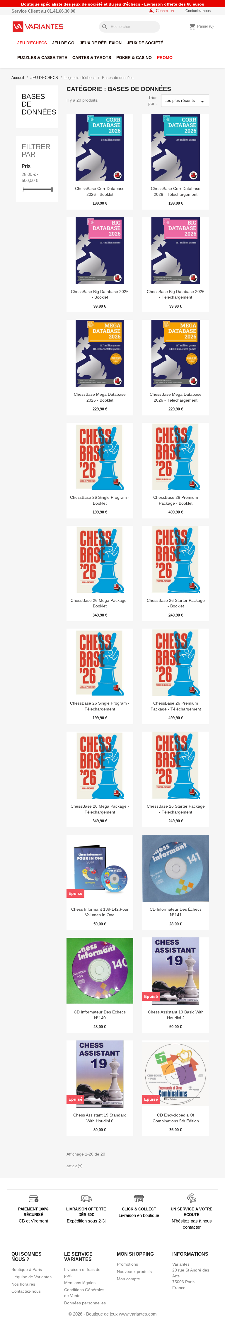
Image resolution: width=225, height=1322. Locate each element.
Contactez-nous (198, 11)
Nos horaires (23, 1284)
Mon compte (128, 1278)
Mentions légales (80, 1282)
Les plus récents (185, 101)
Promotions (127, 1264)
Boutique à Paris (26, 1269)
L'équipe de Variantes (31, 1276)
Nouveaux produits (134, 1271)
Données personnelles (85, 1303)
